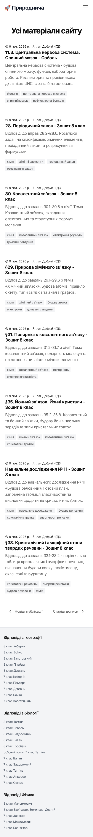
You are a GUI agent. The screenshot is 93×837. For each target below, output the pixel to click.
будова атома (57, 302)
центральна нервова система (44, 93)
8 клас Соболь (13, 728)
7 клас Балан (12, 758)
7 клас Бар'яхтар (15, 828)
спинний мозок (17, 100)
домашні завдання (20, 242)
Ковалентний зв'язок (59, 437)
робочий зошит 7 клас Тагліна (24, 752)
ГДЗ (58, 46)
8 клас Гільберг (14, 664)
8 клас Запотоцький (17, 658)
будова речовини (71, 510)
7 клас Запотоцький (17, 701)
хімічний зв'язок (30, 302)
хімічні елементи (31, 161)
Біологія (12, 93)
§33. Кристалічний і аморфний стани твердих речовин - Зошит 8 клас (43, 545)
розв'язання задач (20, 168)
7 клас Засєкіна (14, 815)
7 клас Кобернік (14, 676)
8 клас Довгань (14, 670)
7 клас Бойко (12, 695)
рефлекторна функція (48, 100)
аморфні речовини (56, 584)
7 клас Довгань (14, 689)
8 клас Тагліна (13, 722)
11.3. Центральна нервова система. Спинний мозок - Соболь (42, 55)
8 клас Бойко (12, 652)
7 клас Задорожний (17, 764)
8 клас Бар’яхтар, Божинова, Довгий (29, 809)
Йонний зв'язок (29, 437)
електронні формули (67, 235)
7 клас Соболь (13, 782)
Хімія (10, 161)
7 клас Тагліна (13, 770)
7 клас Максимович (17, 822)
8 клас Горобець (15, 746)
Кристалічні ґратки (20, 444)
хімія (10, 235)
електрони (14, 309)
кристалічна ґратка (20, 517)
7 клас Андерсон (15, 776)
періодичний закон (61, 161)
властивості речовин (54, 517)
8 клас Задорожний (17, 734)
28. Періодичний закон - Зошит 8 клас (45, 125)
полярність (61, 369)
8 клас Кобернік (14, 646)
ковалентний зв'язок (33, 235)
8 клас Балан (12, 740)
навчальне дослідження (36, 510)
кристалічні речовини (22, 584)
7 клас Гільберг (14, 683)
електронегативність (21, 376)
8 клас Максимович (17, 803)
